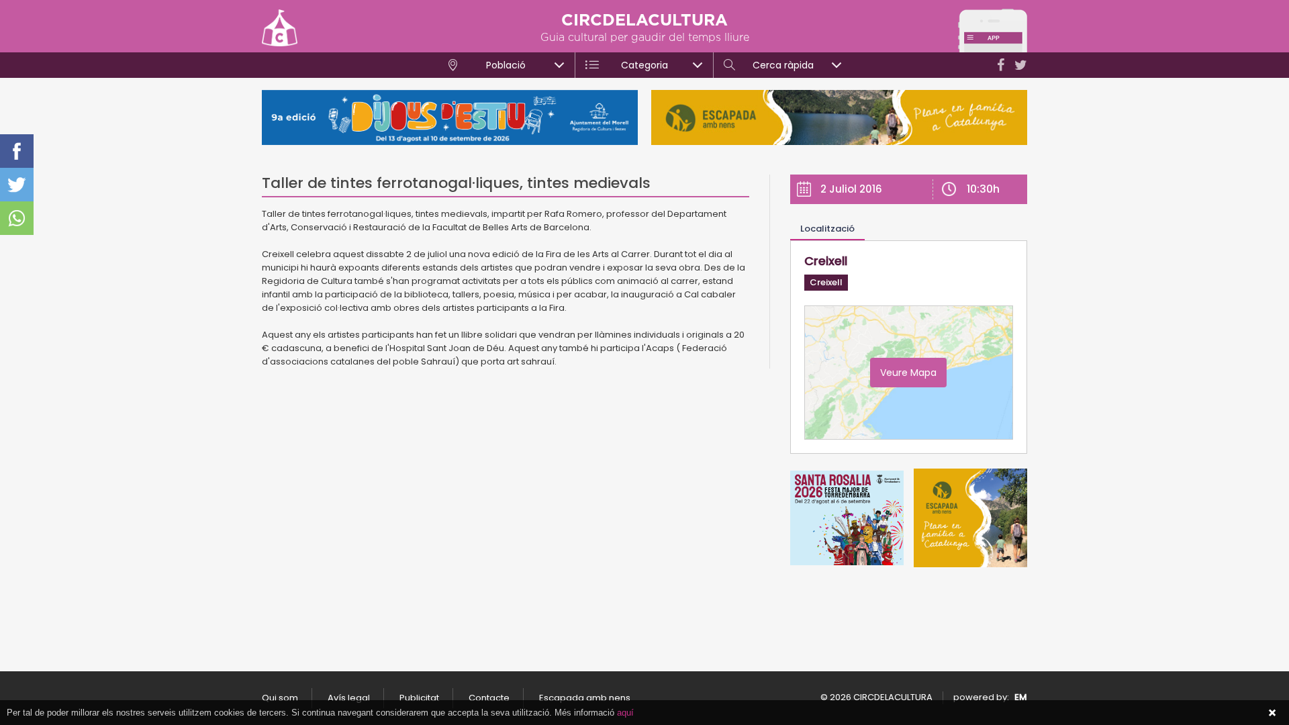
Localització (827, 228)
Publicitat (419, 697)
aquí (625, 713)
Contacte (489, 697)
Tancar (1272, 713)
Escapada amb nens (584, 697)
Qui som (280, 697)
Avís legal (349, 697)
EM (1020, 697)
